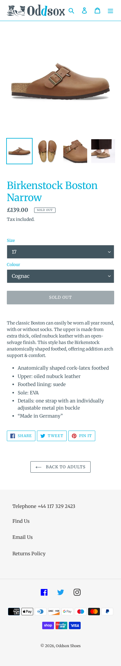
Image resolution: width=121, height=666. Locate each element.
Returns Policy (29, 553)
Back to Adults (65, 467)
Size (11, 240)
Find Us (20, 521)
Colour (13, 264)
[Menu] (110, 10)
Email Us (22, 537)
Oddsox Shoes (68, 645)
